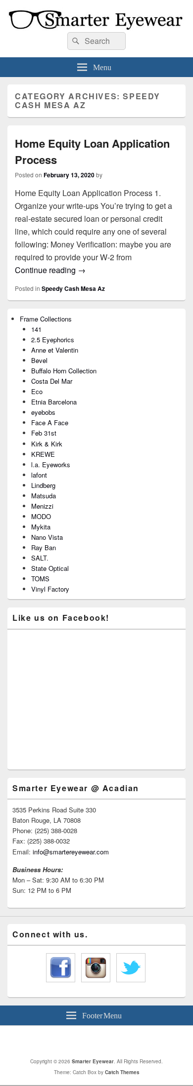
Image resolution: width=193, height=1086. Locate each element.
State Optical (50, 568)
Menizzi (42, 506)
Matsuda (43, 495)
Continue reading (50, 270)
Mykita (40, 526)
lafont (39, 475)
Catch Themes (122, 1072)
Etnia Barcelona (54, 401)
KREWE (43, 454)
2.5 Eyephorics (52, 339)
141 (36, 329)
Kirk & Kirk (46, 443)
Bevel (39, 360)
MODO (41, 516)
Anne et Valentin (54, 350)
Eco (37, 391)
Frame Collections (46, 318)
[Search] (74, 41)
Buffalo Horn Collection (63, 370)
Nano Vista (47, 537)
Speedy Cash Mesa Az (73, 288)
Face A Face (49, 422)
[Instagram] (109, 1041)
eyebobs (43, 412)
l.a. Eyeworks (50, 464)
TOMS (40, 578)
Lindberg (43, 485)
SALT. (39, 558)
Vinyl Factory (50, 589)
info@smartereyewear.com (71, 851)
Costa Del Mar (51, 381)
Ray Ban (43, 547)
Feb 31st (43, 433)
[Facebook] (88, 1041)
